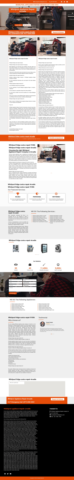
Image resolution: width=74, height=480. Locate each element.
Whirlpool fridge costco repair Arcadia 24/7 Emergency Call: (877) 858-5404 (21, 32)
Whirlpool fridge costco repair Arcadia (21, 136)
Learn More (18, 25)
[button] (39, 326)
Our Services (26, 25)
